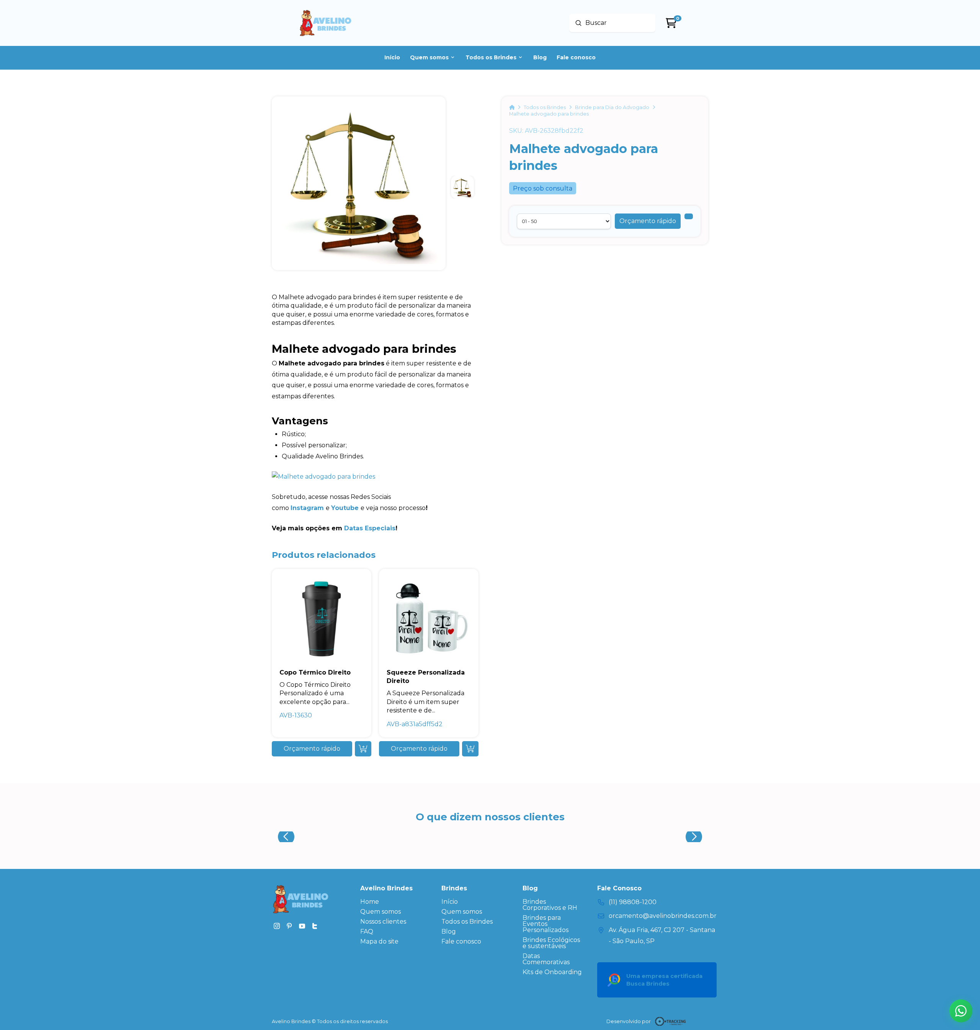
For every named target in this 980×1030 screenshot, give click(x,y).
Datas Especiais (369, 528)
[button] (648, 221)
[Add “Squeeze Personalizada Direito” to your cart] (470, 748)
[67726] (688, 216)
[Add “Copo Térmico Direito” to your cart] (363, 748)
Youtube (345, 508)
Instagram (307, 508)
